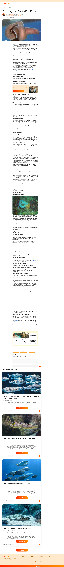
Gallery (5, 40)
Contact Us (23, 557)
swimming (33, 260)
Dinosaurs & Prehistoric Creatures (25, 339)
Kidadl (2, 7)
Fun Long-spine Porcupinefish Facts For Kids (20, 439)
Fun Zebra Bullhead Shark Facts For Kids (18, 528)
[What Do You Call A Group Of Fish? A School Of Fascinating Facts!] (21, 383)
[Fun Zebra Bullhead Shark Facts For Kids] (21, 515)
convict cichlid (15, 70)
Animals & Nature (15, 338)
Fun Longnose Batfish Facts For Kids (16, 341)
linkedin (41, 561)
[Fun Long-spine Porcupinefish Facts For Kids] (21, 425)
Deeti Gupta (19, 15)
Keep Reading (22, 407)
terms (50, 557)
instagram (41, 560)
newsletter (32, 560)
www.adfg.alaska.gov (23, 351)
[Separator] (40, 366)
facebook (41, 557)
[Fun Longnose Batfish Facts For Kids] (17, 335)
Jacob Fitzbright (10, 15)
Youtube (41, 562)
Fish (20, 356)
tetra (32, 69)
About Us (32, 557)
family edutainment (33, 561)
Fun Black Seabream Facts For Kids (16, 484)
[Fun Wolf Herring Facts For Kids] (33, 335)
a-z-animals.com (15, 351)
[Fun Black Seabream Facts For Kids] (21, 470)
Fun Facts (5, 7)
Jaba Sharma (7, 400)
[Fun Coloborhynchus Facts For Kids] (25, 335)
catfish (26, 322)
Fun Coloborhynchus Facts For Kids (24, 341)
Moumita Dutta (12, 14)
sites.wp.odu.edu (31, 351)
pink (31, 59)
